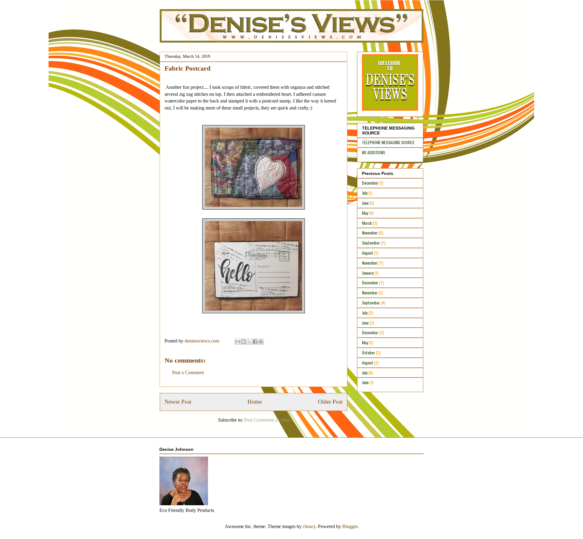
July (364, 193)
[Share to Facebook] (255, 342)
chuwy (309, 526)
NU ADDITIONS (373, 152)
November (370, 232)
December (370, 182)
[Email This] (238, 342)
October (368, 352)
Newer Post (178, 401)
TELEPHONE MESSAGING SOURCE (388, 142)
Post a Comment (188, 372)
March (367, 223)
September (371, 242)
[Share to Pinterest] (261, 342)
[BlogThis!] (243, 342)
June (365, 203)
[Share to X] (249, 342)
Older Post (330, 401)
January (367, 273)
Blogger (349, 526)
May (365, 213)
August (367, 252)
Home (254, 401)
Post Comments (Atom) (266, 420)
